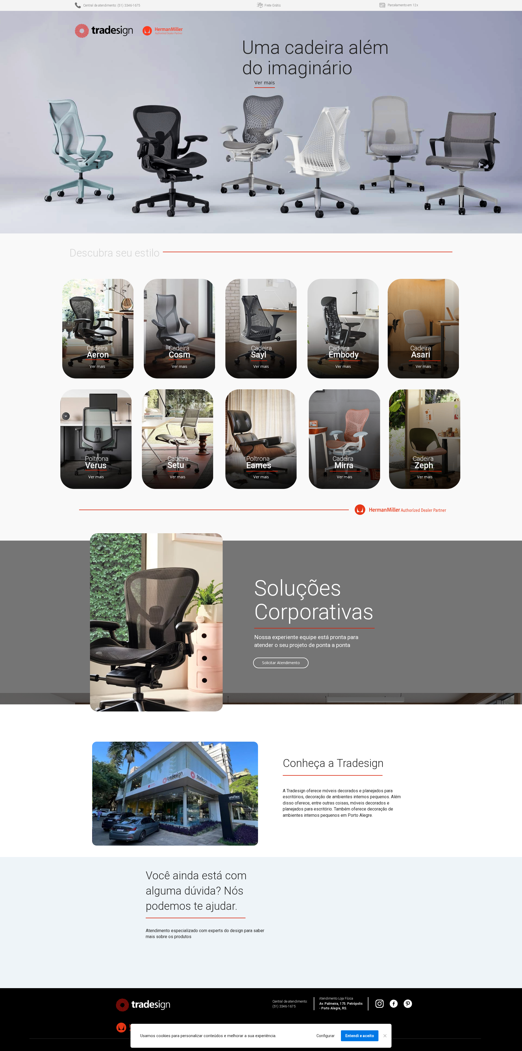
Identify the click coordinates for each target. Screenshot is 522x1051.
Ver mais (97, 366)
